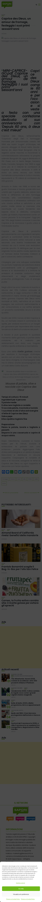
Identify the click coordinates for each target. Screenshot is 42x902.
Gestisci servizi (20, 883)
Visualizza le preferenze (21, 894)
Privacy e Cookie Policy (13, 899)
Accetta (21, 889)
